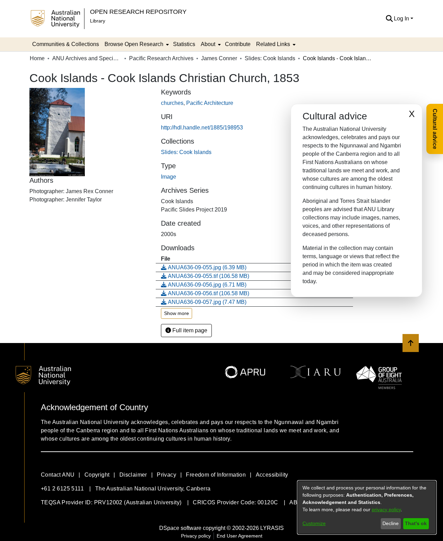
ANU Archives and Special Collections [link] (86, 58)
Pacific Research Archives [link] (161, 58)
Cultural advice (435, 129)
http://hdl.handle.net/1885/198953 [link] (202, 127)
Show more (176, 313)
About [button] (208, 44)
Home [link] (37, 58)
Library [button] (97, 21)
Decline (390, 523)
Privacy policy (196, 536)
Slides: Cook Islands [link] (270, 58)
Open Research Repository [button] (138, 11)
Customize (314, 523)
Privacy (166, 475)
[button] (389, 19)
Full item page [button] (189, 330)
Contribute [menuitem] (238, 44)
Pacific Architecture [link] (209, 103)
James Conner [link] (219, 58)
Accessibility (272, 475)
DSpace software (180, 528)
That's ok (416, 523)
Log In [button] (402, 18)
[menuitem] (136, 44)
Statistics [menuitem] (184, 44)
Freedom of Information (216, 475)
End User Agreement (239, 536)
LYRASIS (272, 528)
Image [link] (168, 177)
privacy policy (386, 509)
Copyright (97, 475)
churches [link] (172, 103)
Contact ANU (57, 475)
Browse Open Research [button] (134, 44)
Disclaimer (133, 475)
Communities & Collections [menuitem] (65, 44)
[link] (186, 152)
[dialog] (367, 507)
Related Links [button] (273, 44)
